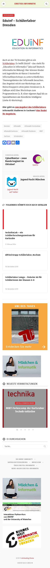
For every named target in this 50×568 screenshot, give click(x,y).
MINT (41, 131)
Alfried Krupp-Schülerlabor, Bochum (22, 255)
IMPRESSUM (36, 462)
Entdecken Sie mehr (19, 346)
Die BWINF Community (24, 459)
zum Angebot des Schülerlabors (30, 107)
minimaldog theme (27, 558)
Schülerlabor (8, 15)
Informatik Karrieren (11, 131)
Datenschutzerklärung (18, 462)
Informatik (17, 126)
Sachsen (7, 136)
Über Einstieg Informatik (24, 465)
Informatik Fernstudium (32, 126)
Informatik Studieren (29, 131)
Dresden (7, 126)
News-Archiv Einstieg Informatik (25, 468)
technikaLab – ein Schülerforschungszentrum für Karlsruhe (20, 235)
